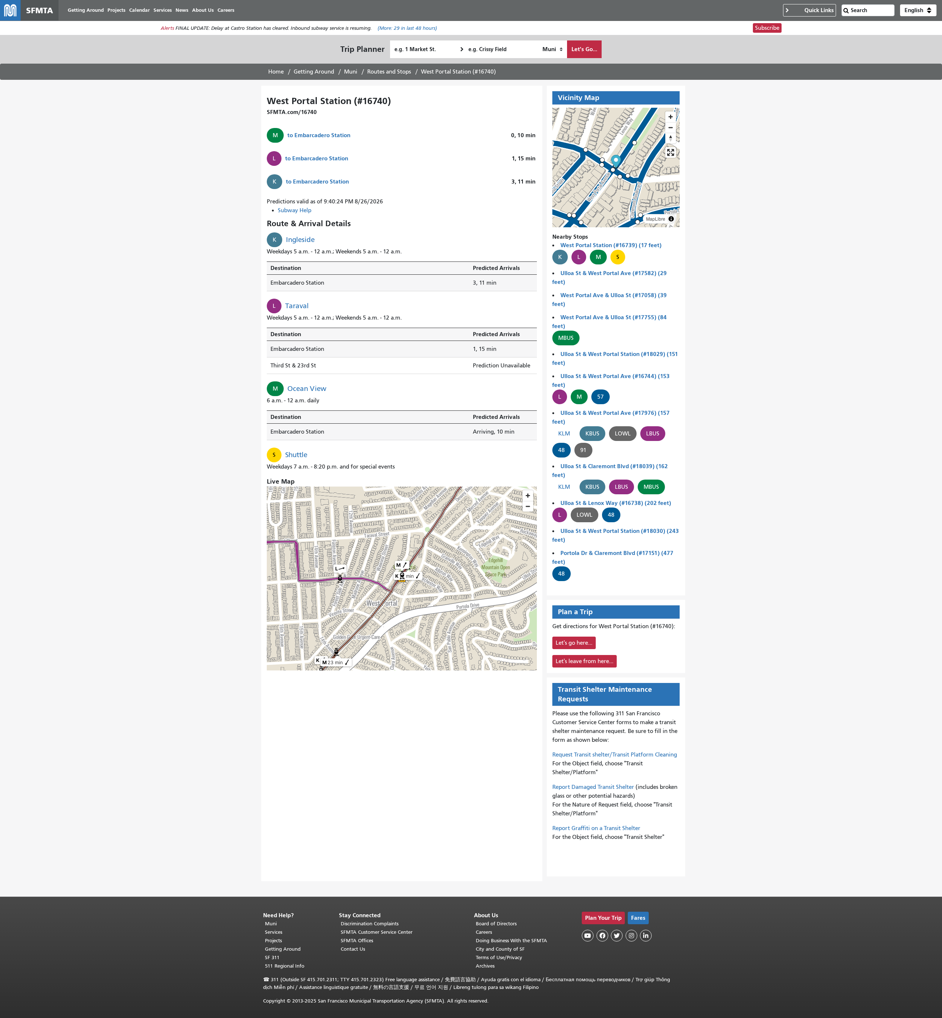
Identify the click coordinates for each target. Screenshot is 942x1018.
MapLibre (655, 219)
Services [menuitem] (162, 10)
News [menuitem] (182, 10)
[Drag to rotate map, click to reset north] (670, 138)
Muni (350, 71)
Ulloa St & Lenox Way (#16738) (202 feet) (615, 502)
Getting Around (314, 71)
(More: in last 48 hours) (407, 28)
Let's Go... (584, 49)
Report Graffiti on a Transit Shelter (596, 828)
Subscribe (767, 28)
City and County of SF (500, 949)
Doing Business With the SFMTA (511, 940)
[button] (918, 10)
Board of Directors (496, 924)
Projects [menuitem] (116, 10)
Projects (273, 940)
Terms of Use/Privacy (499, 957)
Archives (485, 966)
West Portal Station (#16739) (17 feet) (611, 245)
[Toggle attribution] (671, 218)
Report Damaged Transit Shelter (593, 787)
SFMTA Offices (357, 940)
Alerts (167, 28)
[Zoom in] (670, 116)
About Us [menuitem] (203, 10)
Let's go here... (574, 643)
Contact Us (353, 949)
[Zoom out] (670, 127)
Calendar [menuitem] (139, 10)
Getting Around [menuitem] (86, 10)
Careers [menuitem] (225, 10)
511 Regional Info (284, 966)
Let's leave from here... (584, 661)
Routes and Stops (389, 71)
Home (276, 71)
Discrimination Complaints (370, 924)
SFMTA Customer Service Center (376, 932)
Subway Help (294, 210)
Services (273, 932)
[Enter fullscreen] (670, 152)
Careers (484, 932)
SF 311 (272, 957)
